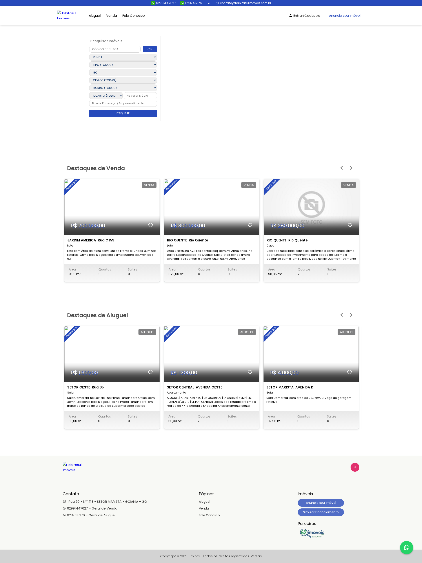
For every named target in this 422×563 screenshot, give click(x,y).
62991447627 (166, 3)
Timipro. (194, 556)
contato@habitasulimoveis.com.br (245, 3)
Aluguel (95, 15)
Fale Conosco (133, 15)
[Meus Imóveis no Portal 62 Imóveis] (313, 536)
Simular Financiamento (321, 512)
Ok (149, 49)
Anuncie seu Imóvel (344, 15)
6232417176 (193, 3)
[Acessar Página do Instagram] (355, 467)
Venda (111, 15)
